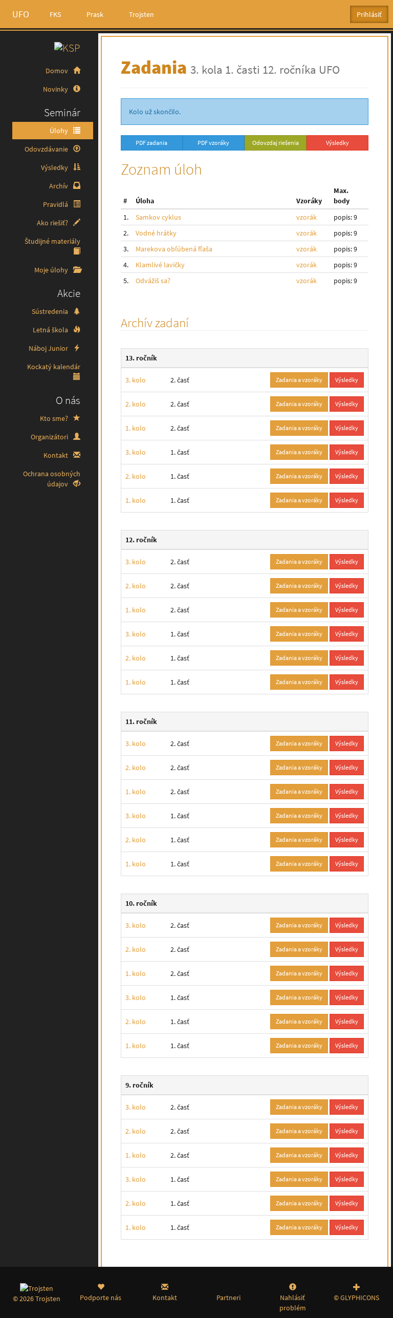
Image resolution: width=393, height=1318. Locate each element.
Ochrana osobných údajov (51, 478)
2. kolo (135, 404)
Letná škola (51, 329)
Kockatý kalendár (53, 366)
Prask (94, 14)
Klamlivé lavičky (160, 264)
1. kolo (135, 428)
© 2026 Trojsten (36, 1298)
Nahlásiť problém (292, 1302)
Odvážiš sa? (153, 280)
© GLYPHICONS (356, 1297)
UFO (20, 14)
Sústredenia (51, 311)
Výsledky (55, 167)
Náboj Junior (49, 348)
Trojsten (141, 14)
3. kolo (135, 380)
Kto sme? (55, 418)
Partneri (228, 1297)
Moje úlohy (52, 269)
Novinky (56, 89)
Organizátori (50, 436)
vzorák (306, 217)
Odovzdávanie (47, 149)
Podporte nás (100, 1297)
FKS (55, 14)
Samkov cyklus (158, 217)
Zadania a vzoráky (299, 380)
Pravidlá (56, 204)
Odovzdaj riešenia (275, 142)
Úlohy (60, 130)
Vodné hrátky (156, 233)
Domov (58, 70)
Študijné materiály (52, 241)
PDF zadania (151, 142)
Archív (59, 185)
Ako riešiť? (53, 222)
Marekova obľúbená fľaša (174, 248)
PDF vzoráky (213, 142)
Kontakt (56, 455)
